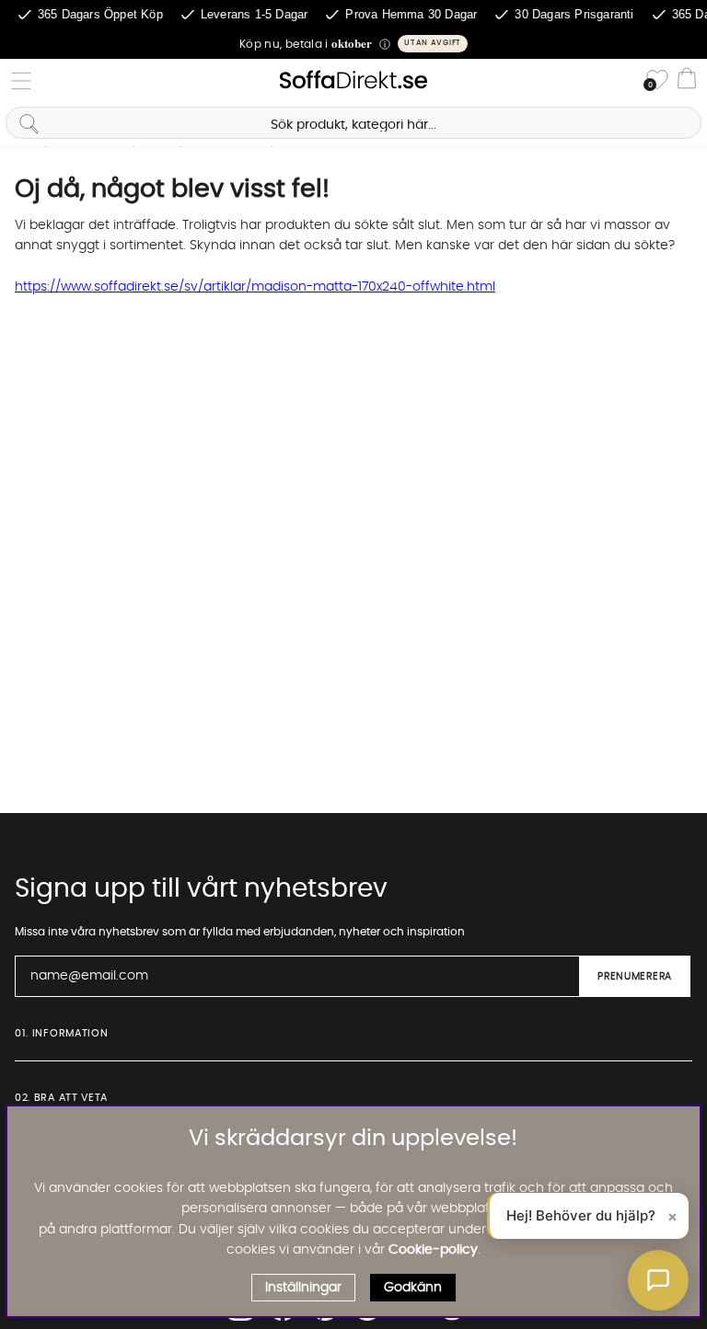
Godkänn (413, 1287)
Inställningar (303, 1287)
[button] (353, 44)
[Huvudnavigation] (21, 81)
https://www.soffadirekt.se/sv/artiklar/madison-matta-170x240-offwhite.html (255, 287)
